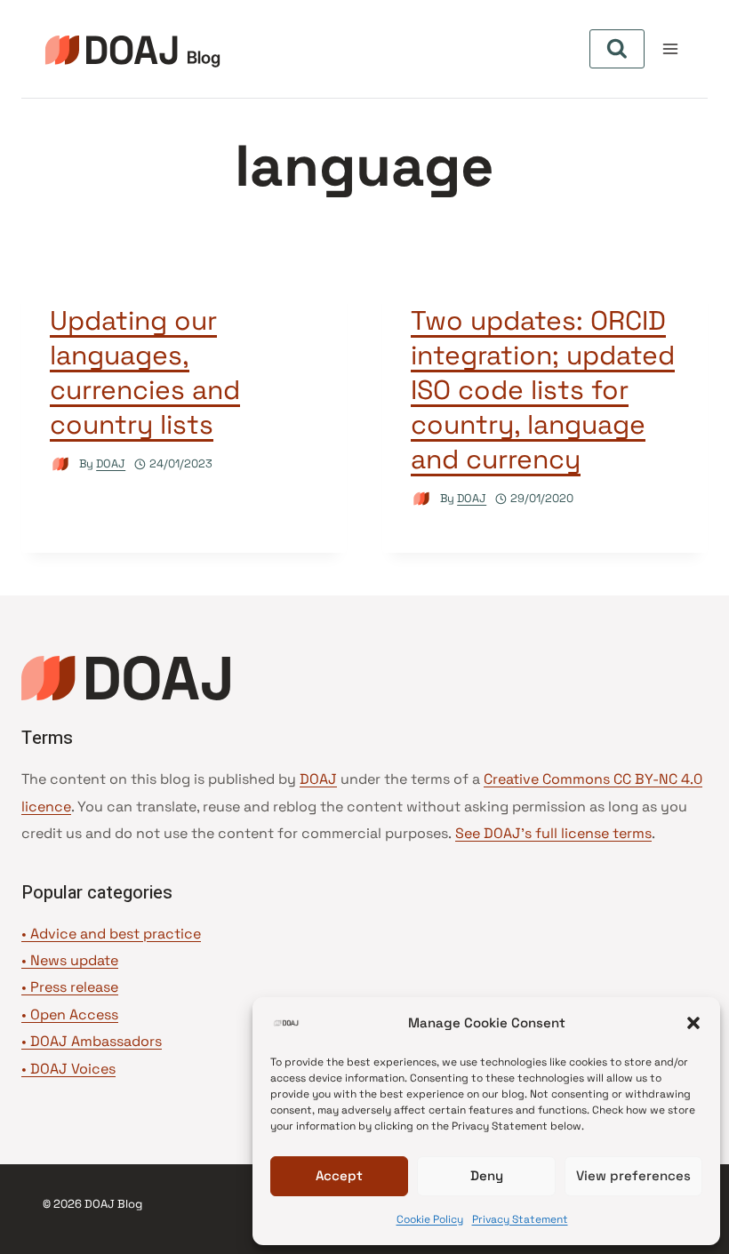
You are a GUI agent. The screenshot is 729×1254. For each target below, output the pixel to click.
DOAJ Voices (73, 1068)
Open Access (74, 1014)
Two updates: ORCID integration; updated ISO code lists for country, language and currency (543, 389)
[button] (693, 1023)
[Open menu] (669, 48)
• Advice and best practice (111, 933)
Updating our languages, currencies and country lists (145, 372)
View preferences (633, 1175)
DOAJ (110, 463)
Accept (339, 1175)
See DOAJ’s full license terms (553, 833)
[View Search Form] (617, 48)
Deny (486, 1175)
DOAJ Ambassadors (96, 1041)
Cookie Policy (430, 1219)
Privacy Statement (520, 1219)
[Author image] (61, 464)
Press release (74, 987)
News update (74, 960)
